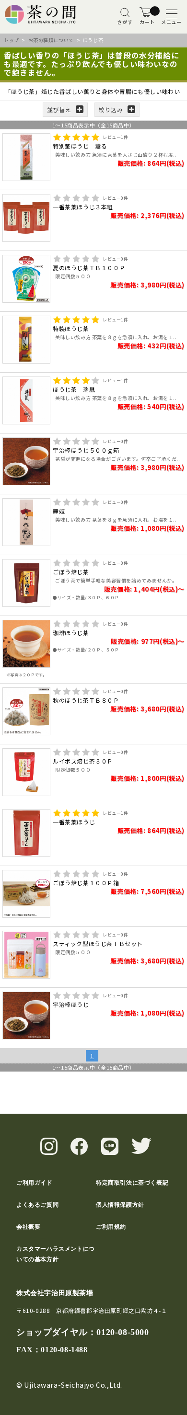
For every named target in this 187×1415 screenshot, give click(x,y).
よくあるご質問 (37, 1204)
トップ (11, 40)
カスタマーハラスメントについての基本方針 (55, 1254)
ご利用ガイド (34, 1182)
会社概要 (28, 1226)
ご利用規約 (111, 1226)
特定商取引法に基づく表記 (132, 1182)
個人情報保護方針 (120, 1204)
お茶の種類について (51, 40)
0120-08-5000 (122, 1332)
